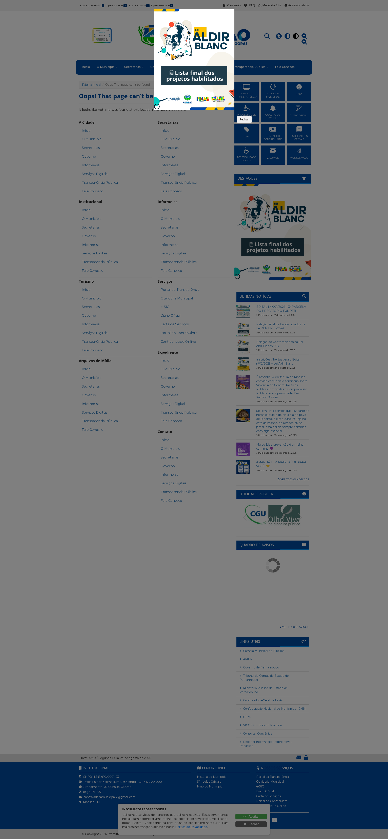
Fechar (244, 119)
